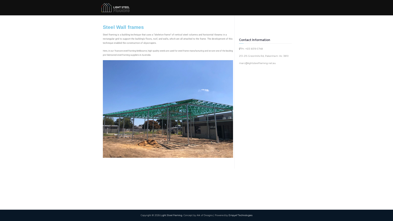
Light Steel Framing (171, 215)
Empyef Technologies (240, 215)
